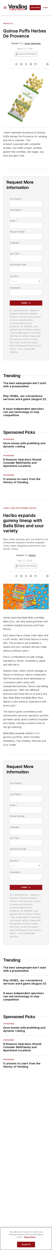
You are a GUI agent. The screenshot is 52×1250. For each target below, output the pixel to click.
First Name (16, 199)
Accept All (26, 1244)
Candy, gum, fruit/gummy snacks (19, 508)
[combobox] (26, 281)
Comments (15, 287)
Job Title (15, 253)
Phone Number (17, 231)
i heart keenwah (32, 43)
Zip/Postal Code (18, 264)
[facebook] (16, 64)
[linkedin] (21, 64)
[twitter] (26, 64)
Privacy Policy (30, 1237)
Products (8, 24)
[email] (35, 64)
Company (14, 242)
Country (15, 276)
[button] (5, 8)
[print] (47, 64)
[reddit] (30, 64)
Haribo (32, 555)
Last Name (16, 209)
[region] (26, 1238)
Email (13, 220)
